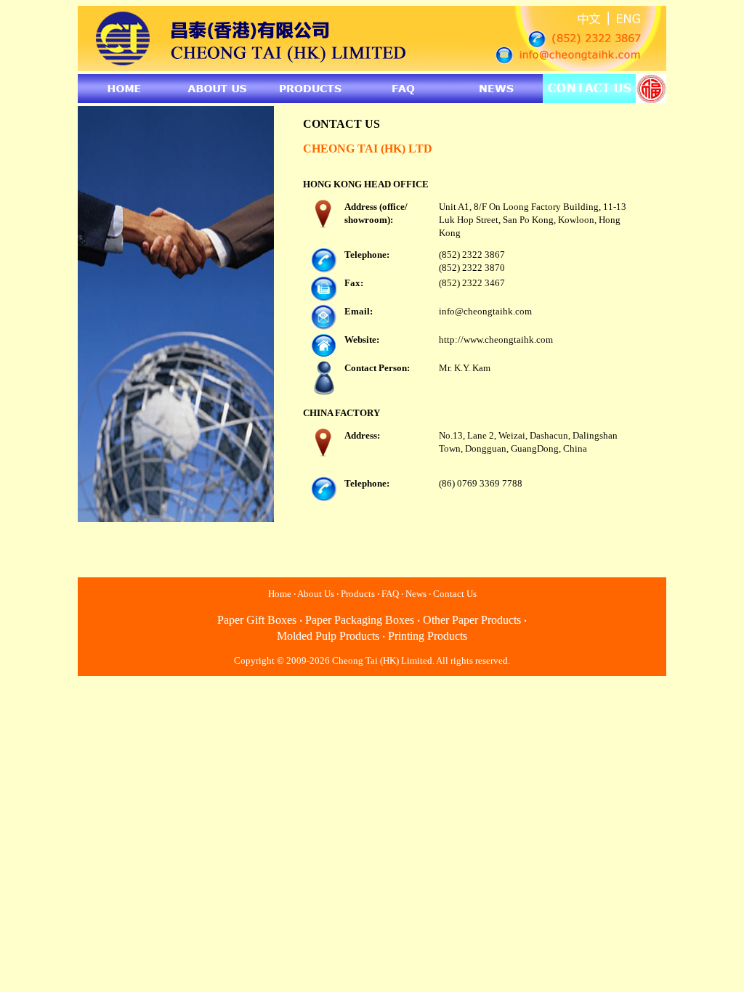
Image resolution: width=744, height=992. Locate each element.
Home (279, 593)
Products (358, 593)
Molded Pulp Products (328, 636)
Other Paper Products (472, 620)
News (415, 593)
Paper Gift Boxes (256, 620)
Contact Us (455, 593)
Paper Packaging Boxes (359, 620)
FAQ (390, 593)
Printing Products (427, 636)
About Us (315, 593)
